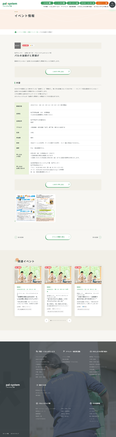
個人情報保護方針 (94, 416)
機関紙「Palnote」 (95, 357)
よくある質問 (59, 3)
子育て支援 (92, 359)
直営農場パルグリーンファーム (98, 367)
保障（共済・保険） (41, 377)
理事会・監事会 (65, 413)
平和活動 (91, 369)
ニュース (91, 419)
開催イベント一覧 (33, 32)
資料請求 (38, 395)
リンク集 (6, 433)
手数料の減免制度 (41, 369)
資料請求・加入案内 (86, 3)
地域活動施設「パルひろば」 (71, 362)
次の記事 (95, 237)
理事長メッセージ (41, 411)
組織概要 (38, 413)
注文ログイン (101, 3)
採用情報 (46, 3)
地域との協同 (93, 372)
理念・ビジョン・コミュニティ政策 (45, 408)
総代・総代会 (65, 416)
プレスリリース (93, 421)
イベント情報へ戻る (58, 237)
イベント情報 (22, 32)
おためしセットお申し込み (43, 393)
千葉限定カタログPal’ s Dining (45, 364)
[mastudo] (35, 208)
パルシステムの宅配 (41, 357)
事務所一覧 (39, 416)
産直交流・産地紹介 (95, 364)
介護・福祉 (39, 372)
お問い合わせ (72, 3)
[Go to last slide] (47, 320)
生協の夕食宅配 (40, 359)
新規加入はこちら (41, 390)
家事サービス (39, 374)
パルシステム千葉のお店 (42, 362)
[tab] (52, 320)
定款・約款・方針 (66, 408)
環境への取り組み (94, 362)
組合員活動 (66, 359)
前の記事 (20, 237)
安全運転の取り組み (95, 374)
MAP (32, 122)
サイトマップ (15, 433)
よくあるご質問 (93, 411)
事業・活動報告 (65, 411)
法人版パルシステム (41, 367)
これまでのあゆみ (41, 419)
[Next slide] (69, 320)
